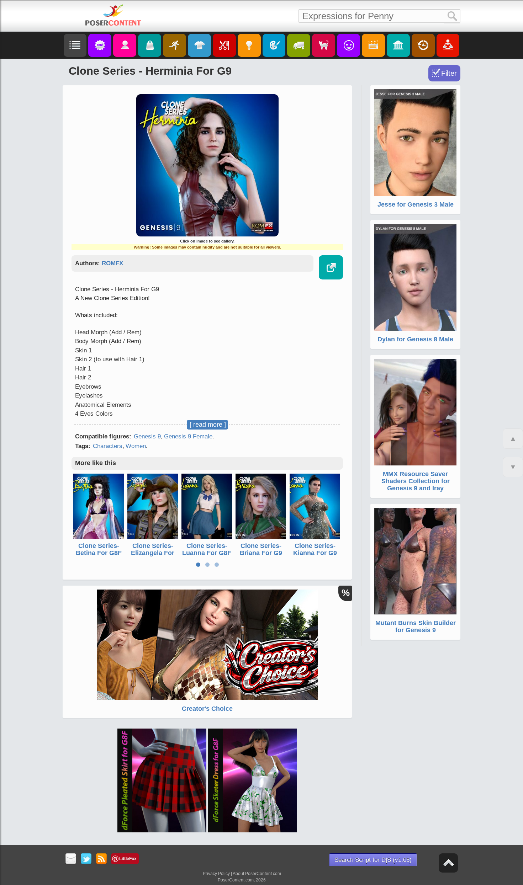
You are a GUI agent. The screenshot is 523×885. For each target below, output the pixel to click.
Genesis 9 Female (188, 436)
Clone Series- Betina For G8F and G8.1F (99, 553)
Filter (449, 73)
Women (136, 446)
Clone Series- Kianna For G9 (315, 549)
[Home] (113, 15)
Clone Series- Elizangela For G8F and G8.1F (152, 553)
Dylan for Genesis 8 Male (415, 339)
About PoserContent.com (257, 873)
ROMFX (112, 263)
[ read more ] (208, 424)
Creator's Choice (207, 708)
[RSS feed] (101, 859)
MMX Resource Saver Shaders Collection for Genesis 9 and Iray (415, 481)
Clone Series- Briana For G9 (261, 549)
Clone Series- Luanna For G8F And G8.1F (206, 553)
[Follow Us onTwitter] (86, 859)
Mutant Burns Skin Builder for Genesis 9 (415, 626)
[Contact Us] (71, 859)
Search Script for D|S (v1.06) (373, 860)
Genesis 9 (147, 436)
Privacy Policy (216, 873)
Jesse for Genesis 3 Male (415, 204)
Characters (107, 446)
